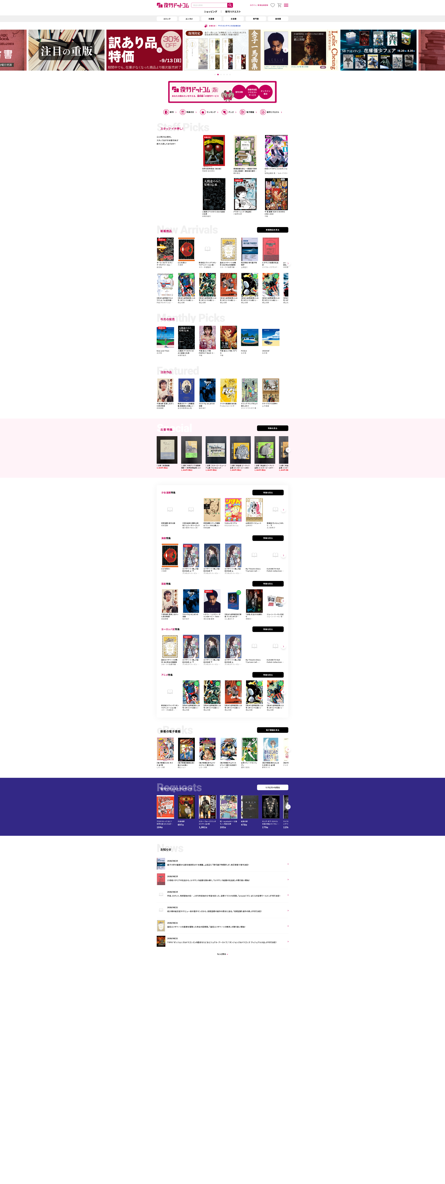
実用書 (278, 18)
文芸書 (234, 18)
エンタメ (189, 18)
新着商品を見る (272, 229)
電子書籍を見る (272, 730)
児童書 (211, 18)
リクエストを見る (272, 787)
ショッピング (210, 11)
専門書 (256, 18)
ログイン (253, 5)
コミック (166, 18)
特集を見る (272, 428)
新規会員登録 (263, 5)
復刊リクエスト (233, 11)
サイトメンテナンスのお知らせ (229, 26)
